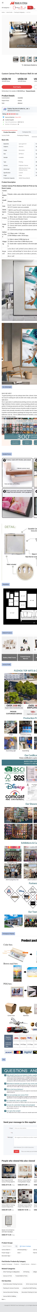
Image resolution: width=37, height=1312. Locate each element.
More (3, 1299)
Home (3, 12)
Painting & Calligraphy (19, 12)
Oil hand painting (21, 1249)
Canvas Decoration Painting (10, 1292)
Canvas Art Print (7, 1276)
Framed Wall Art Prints (21, 1276)
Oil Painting (26, 1272)
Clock (18, 1253)
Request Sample (30, 91)
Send (16, 1151)
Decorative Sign (6, 1256)
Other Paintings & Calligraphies (11, 1272)
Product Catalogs (26, 1246)
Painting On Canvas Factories (11, 1288)
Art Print (28, 12)
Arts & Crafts (9, 12)
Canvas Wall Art (6, 1249)
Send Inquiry (17, 87)
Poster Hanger (6, 1253)
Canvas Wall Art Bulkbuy (9, 1296)
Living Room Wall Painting (29, 1288)
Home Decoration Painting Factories (12, 1284)
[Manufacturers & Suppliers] (18, 3)
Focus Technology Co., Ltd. (21, 1305)
